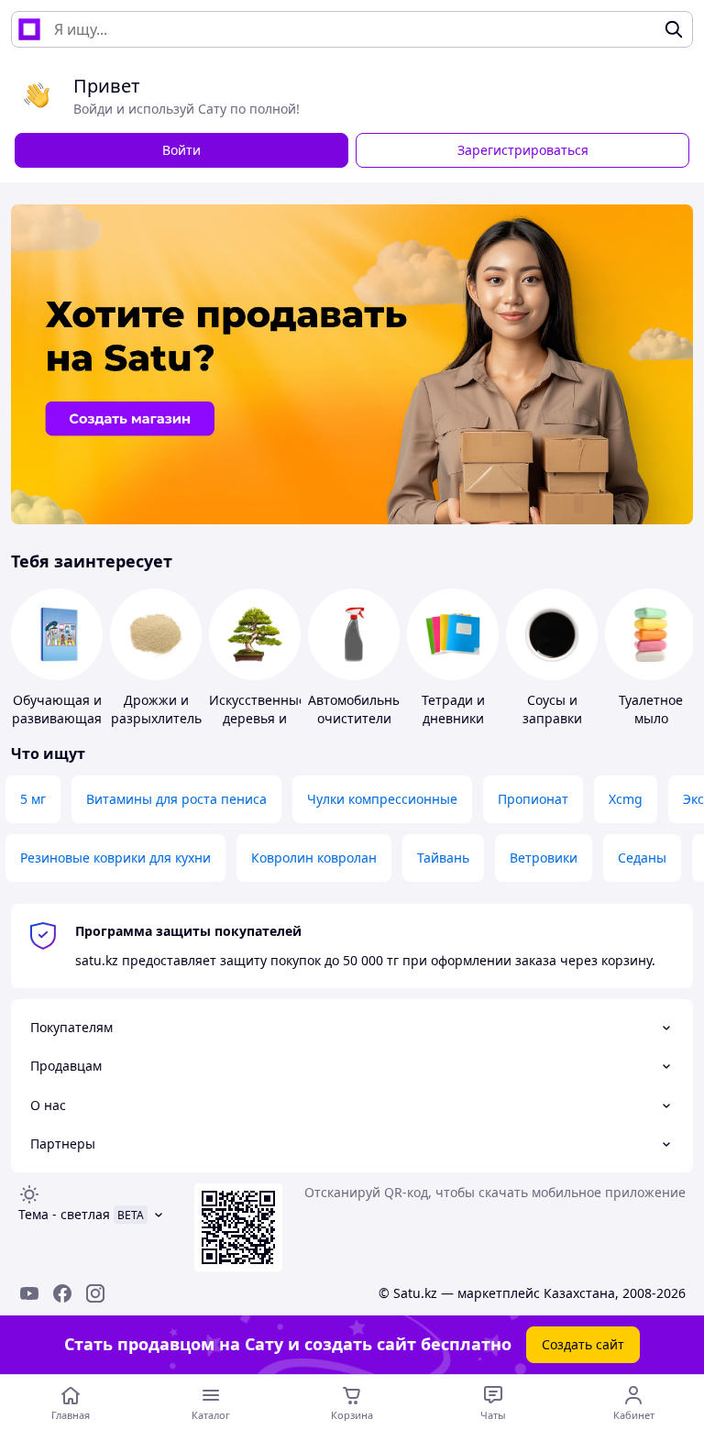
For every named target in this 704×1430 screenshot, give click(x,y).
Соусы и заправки (552, 709)
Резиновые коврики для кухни (115, 857)
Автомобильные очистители (359, 709)
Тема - (64, 1214)
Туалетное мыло (651, 709)
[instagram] (95, 1293)
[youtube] (29, 1293)
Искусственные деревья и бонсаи (257, 718)
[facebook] (62, 1293)
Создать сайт (583, 1344)
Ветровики (544, 857)
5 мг (33, 799)
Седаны (642, 857)
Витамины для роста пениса (176, 799)
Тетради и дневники (453, 709)
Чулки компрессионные (382, 799)
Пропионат (533, 799)
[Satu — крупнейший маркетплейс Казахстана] (29, 29)
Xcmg (626, 799)
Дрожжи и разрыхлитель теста (156, 718)
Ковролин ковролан (314, 857)
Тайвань (443, 857)
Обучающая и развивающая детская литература (57, 727)
